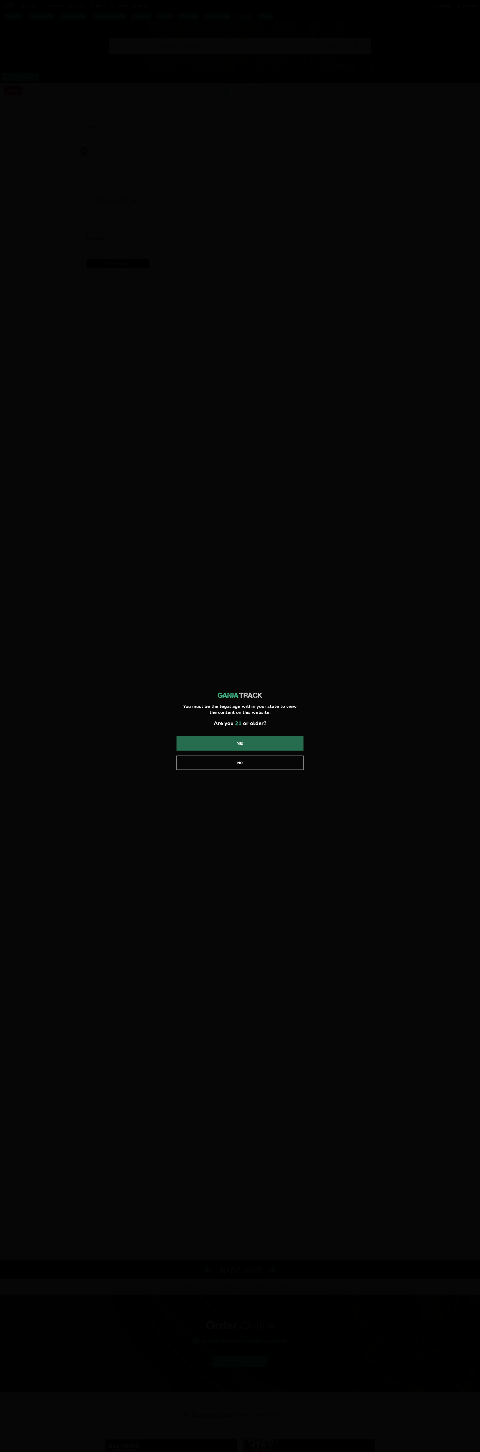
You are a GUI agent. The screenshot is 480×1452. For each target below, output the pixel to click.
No (240, 762)
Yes (240, 743)
